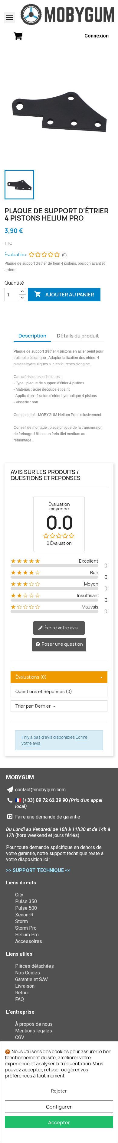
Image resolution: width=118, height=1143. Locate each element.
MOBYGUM (20, 777)
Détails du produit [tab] (78, 335)
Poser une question (62, 644)
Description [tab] (32, 335)
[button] (9, 18)
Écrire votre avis (61, 628)
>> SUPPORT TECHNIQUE (35, 870)
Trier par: (24, 706)
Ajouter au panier (64, 294)
